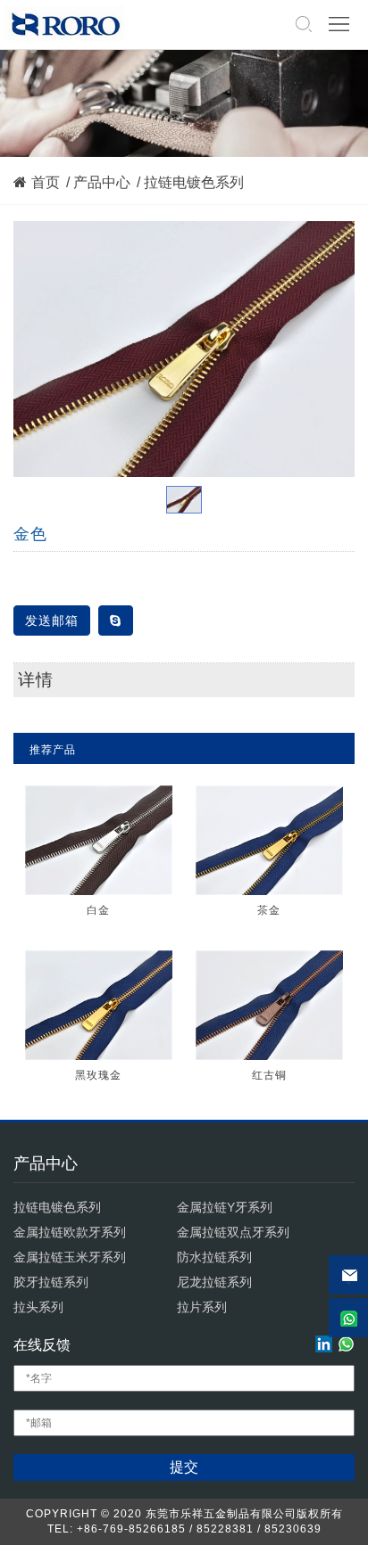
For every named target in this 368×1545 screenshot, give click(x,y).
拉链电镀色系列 (194, 182)
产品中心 (101, 182)
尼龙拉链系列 (214, 1282)
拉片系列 (202, 1307)
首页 (45, 182)
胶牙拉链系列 (50, 1282)
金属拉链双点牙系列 (233, 1232)
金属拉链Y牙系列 (224, 1207)
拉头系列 (38, 1307)
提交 (184, 1467)
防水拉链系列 (214, 1257)
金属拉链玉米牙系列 (69, 1257)
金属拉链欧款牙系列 (69, 1232)
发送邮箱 (52, 620)
